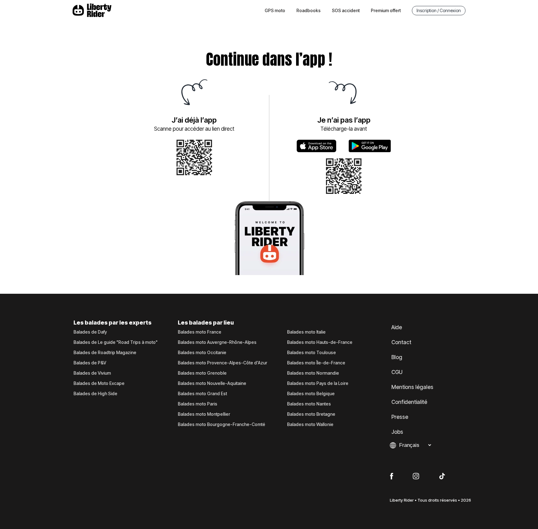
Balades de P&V (89, 363)
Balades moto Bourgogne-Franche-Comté (221, 424)
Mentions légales (412, 387)
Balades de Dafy (90, 332)
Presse (399, 417)
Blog (396, 357)
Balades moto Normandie (313, 373)
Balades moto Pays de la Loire (317, 383)
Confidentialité (409, 402)
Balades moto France (199, 332)
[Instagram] (416, 476)
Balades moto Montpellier (204, 414)
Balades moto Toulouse (311, 352)
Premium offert (386, 10)
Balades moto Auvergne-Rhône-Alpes (217, 342)
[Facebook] (391, 476)
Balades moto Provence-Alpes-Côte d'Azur (222, 363)
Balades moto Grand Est (202, 393)
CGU (397, 372)
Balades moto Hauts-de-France (319, 342)
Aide (396, 327)
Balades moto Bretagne (311, 414)
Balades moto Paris (197, 404)
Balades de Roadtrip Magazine (104, 352)
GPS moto (275, 10)
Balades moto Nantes (309, 404)
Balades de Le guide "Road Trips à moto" (115, 342)
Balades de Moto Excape (99, 383)
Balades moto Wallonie (310, 424)
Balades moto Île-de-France (316, 363)
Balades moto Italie (306, 332)
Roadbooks (308, 10)
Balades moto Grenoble (202, 373)
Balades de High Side (95, 393)
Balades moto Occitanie (202, 352)
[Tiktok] (442, 476)
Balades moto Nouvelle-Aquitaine (212, 383)
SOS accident (346, 10)
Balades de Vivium (92, 373)
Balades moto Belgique (311, 393)
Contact (401, 342)
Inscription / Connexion (439, 10)
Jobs (397, 432)
